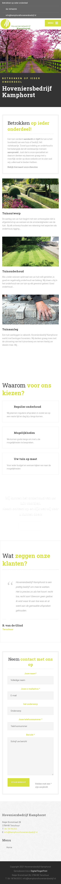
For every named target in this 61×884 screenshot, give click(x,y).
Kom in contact (30, 526)
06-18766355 (10, 829)
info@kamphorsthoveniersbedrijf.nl (20, 832)
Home (9, 847)
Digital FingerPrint (39, 871)
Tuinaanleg (10, 329)
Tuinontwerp (11, 213)
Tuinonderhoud (13, 271)
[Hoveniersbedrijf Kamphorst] (15, 24)
